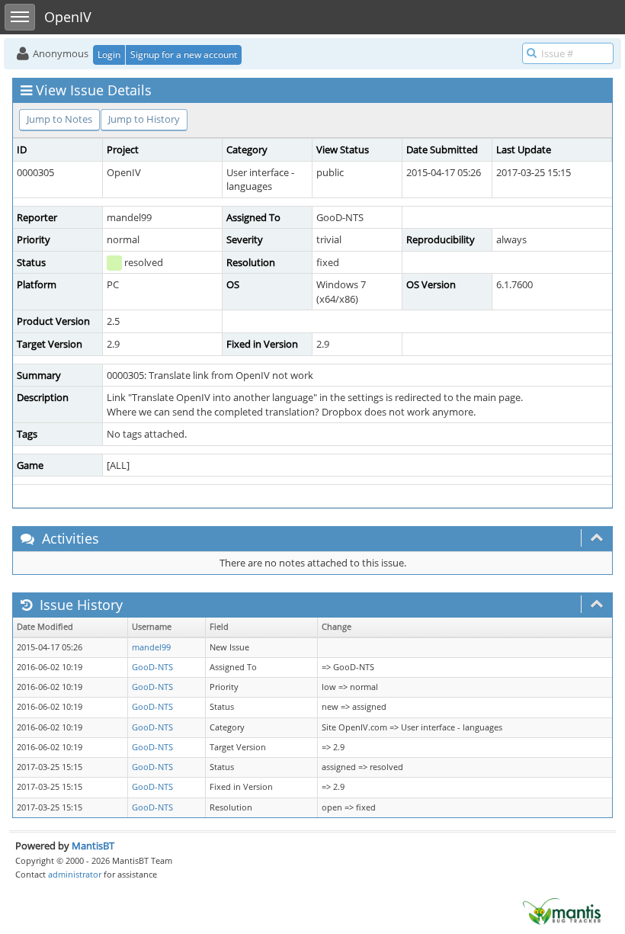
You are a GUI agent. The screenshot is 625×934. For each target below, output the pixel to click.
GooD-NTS (152, 667)
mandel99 (151, 647)
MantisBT (93, 845)
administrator (74, 874)
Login (109, 54)
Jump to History (144, 119)
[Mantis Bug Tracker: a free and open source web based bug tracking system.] (562, 910)
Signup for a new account (183, 54)
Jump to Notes (59, 119)
